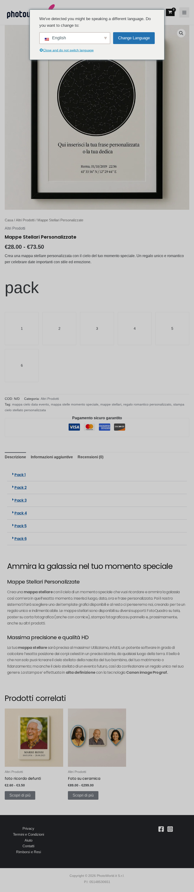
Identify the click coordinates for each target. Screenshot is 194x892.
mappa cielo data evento (30, 404)
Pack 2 (20, 487)
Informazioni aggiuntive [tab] (52, 457)
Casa (9, 220)
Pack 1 (20, 474)
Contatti (28, 846)
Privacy (28, 828)
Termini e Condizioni (28, 834)
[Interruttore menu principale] (184, 12)
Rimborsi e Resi (28, 852)
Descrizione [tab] (15, 457)
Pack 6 (20, 538)
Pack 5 (20, 526)
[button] (181, 33)
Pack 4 (20, 513)
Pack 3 (20, 500)
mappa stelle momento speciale (74, 404)
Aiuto (28, 840)
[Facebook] (161, 829)
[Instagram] (170, 829)
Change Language (134, 38)
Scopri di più (20, 795)
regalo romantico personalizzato (147, 404)
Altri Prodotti (25, 220)
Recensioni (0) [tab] (90, 457)
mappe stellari (110, 404)
